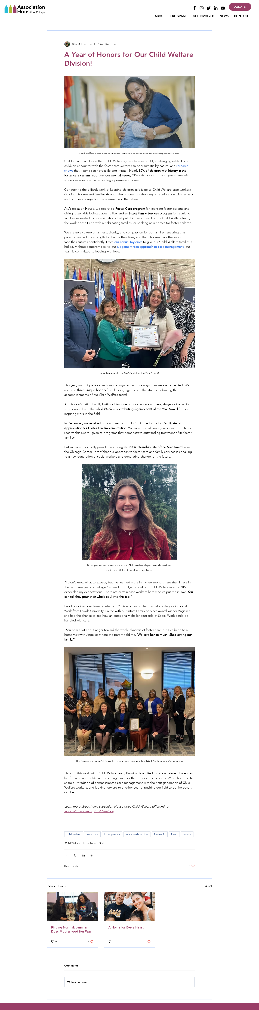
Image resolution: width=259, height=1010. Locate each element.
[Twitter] (208, 8)
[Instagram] (201, 8)
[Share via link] (92, 855)
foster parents (112, 834)
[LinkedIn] (215, 8)
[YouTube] (222, 8)
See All (208, 885)
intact (174, 834)
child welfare (74, 834)
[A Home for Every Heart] (129, 906)
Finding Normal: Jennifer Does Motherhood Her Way (71, 929)
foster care (92, 834)
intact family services (137, 834)
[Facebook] (194, 8)
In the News (89, 843)
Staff (101, 843)
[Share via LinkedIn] (83, 855)
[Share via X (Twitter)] (74, 855)
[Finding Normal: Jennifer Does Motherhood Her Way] (72, 906)
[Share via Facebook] (66, 855)
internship (159, 834)
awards (187, 834)
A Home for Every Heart (126, 927)
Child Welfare (72, 843)
